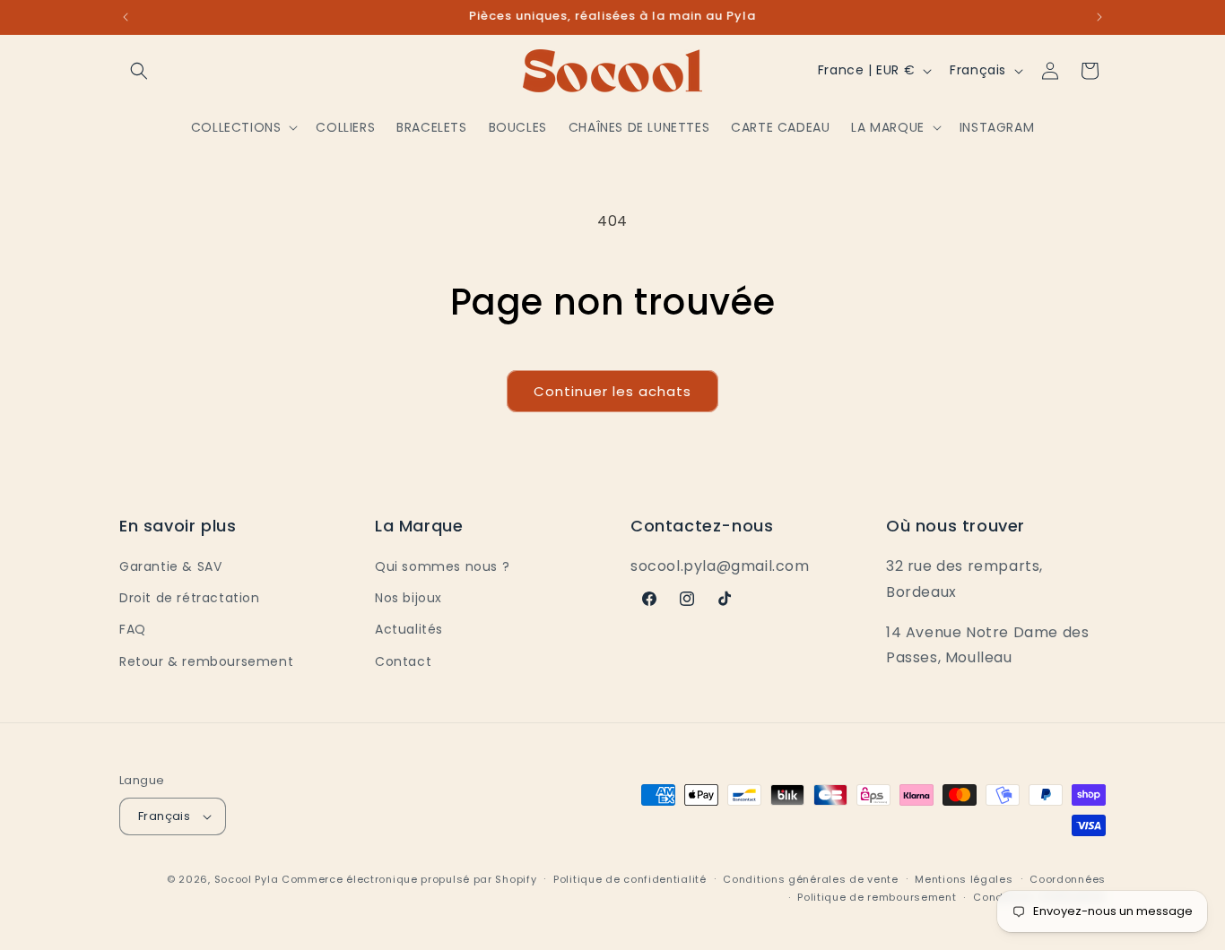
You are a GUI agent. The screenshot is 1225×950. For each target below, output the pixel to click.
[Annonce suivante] (1099, 17)
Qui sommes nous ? (442, 566)
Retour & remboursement (206, 661)
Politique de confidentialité (630, 879)
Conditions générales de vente (810, 879)
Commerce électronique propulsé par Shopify (409, 879)
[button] (139, 71)
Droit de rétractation (189, 598)
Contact (403, 661)
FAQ (132, 629)
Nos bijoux (408, 598)
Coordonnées (1068, 879)
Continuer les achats (612, 391)
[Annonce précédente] (125, 17)
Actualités (409, 629)
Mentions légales (963, 879)
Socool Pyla (246, 879)
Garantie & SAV (170, 566)
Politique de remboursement (876, 897)
